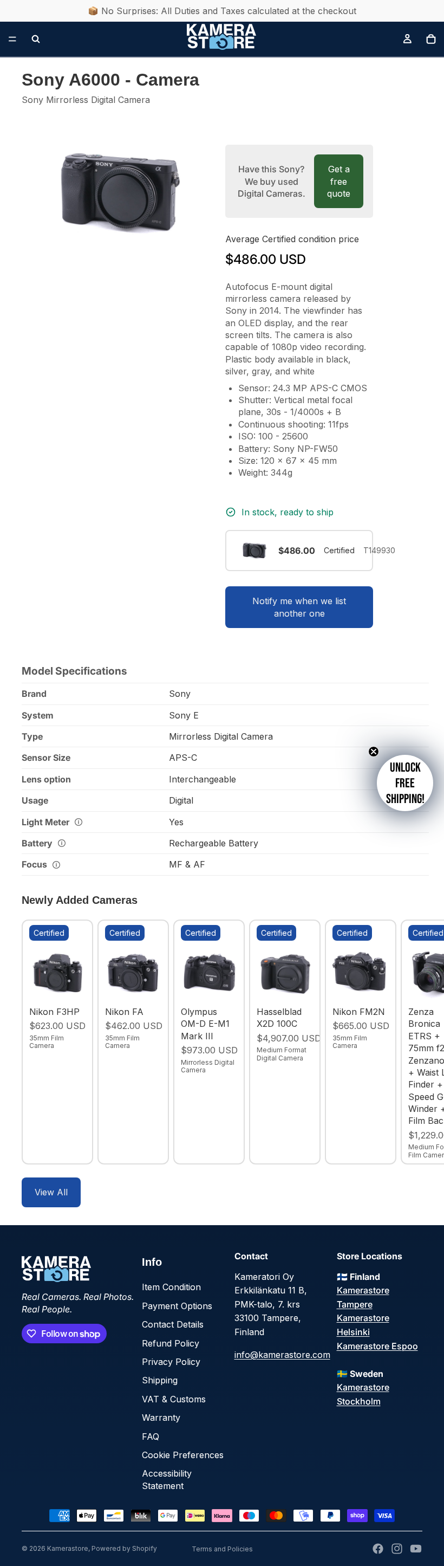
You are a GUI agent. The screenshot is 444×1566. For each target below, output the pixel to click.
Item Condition (171, 1287)
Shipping (160, 1380)
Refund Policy (170, 1343)
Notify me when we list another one (299, 607)
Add (78, 984)
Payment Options (177, 1305)
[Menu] (12, 39)
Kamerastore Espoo (377, 1346)
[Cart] (431, 39)
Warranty (161, 1417)
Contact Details (173, 1324)
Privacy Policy (171, 1361)
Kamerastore (67, 1548)
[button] (405, 783)
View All (51, 1192)
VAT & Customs (174, 1399)
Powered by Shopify (124, 1548)
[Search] (36, 39)
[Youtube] (415, 1548)
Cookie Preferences (183, 1454)
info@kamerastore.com (282, 1354)
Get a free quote (338, 181)
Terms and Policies (222, 1549)
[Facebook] (377, 1548)
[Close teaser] (373, 751)
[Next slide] (410, 1042)
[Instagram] (396, 1548)
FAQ (150, 1436)
